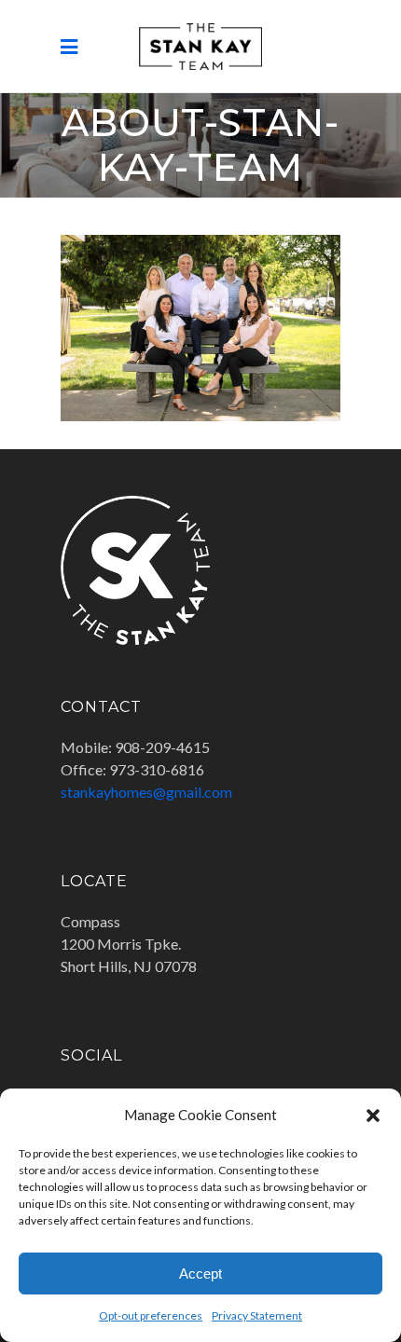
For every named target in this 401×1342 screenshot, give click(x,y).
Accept (200, 1273)
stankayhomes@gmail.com (146, 792)
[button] (373, 1114)
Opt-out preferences (150, 1315)
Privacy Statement (257, 1315)
